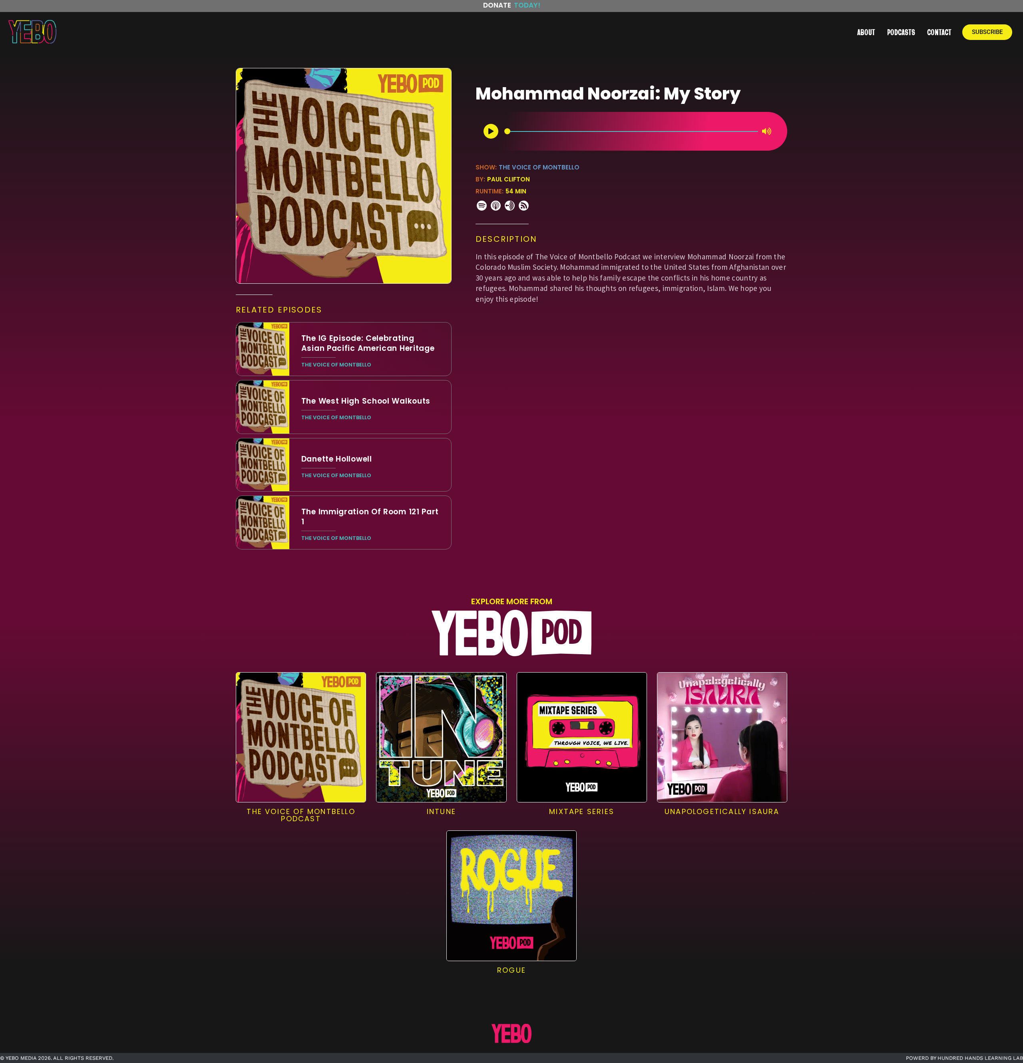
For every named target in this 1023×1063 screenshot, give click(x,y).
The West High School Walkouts (365, 401)
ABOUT (866, 32)
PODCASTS (901, 32)
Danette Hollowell (336, 459)
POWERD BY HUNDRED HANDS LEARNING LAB (964, 1058)
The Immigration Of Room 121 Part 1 (370, 516)
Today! (527, 5)
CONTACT (939, 32)
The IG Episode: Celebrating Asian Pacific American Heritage (368, 343)
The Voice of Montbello (539, 167)
